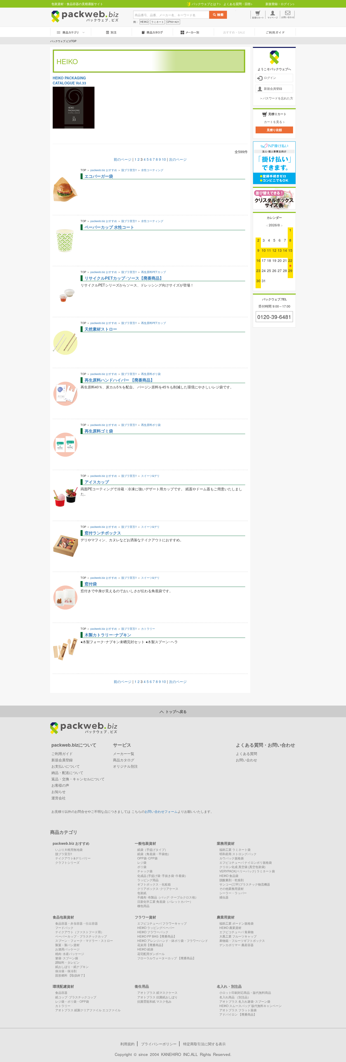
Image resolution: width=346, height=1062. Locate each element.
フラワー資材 (145, 917)
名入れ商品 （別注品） (235, 997)
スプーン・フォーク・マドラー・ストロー (84, 940)
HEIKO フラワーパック (152, 932)
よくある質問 (246, 753)
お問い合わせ (246, 759)
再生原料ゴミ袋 (99, 431)
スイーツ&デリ (150, 476)
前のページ (122, 159)
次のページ (178, 159)
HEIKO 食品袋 (228, 875)
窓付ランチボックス (103, 533)
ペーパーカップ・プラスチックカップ (81, 936)
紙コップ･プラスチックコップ (75, 997)
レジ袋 (141, 862)
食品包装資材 (63, 917)
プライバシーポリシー (159, 1043)
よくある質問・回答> (238, 4)
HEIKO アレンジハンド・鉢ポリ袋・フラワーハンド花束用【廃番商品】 (172, 942)
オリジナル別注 (125, 766)
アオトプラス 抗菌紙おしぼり (157, 997)
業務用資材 (226, 843)
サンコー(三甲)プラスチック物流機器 (244, 884)
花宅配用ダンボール (151, 953)
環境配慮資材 (63, 986)
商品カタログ (123, 759)
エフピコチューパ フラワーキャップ (162, 923)
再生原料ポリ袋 (151, 374)
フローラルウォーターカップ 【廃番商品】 (166, 958)
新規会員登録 (273, 88)
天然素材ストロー (101, 329)
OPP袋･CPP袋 (147, 858)
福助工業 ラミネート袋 (235, 849)
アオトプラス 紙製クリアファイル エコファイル (88, 1010)
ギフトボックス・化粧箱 (154, 884)
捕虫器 (223, 897)
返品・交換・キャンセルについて (78, 778)
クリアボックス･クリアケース (157, 888)
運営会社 (58, 797)
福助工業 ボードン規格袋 (236, 923)
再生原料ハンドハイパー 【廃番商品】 (120, 380)
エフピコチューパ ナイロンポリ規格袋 (245, 862)
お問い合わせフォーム (161, 811)
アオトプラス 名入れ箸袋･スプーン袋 (244, 1001)
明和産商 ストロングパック (238, 854)
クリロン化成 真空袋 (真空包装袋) (242, 867)
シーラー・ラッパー (233, 893)
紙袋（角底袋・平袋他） (154, 854)
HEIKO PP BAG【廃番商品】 (157, 936)
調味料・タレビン (67, 962)
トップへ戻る (175, 711)
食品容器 (61, 992)
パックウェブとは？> (205, 4)
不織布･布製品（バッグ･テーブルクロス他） (167, 897)
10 (164, 159)
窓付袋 (91, 584)
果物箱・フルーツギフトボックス (242, 940)
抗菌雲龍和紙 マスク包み (154, 1001)
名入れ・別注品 (229, 986)
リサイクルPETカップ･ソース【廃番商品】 (124, 278)
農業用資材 (226, 917)
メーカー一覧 (123, 753)
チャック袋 (144, 871)
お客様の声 (60, 785)
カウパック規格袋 (231, 858)
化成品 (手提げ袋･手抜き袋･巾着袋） (162, 875)
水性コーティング (152, 170)
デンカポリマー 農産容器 (236, 945)
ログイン (270, 77)
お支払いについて (65, 766)
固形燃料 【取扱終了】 (70, 975)
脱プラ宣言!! (129, 170)
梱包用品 (143, 906)
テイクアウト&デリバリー (73, 858)
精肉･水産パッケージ (69, 953)
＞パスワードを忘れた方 (276, 98)
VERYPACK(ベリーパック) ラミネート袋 (247, 871)
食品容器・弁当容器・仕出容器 (76, 923)
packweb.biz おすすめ (103, 170)
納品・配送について (67, 772)
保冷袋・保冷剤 (65, 971)
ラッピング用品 (148, 880)
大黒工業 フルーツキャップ (238, 936)
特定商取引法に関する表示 (204, 1043)
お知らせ (58, 791)
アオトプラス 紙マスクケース (157, 992)
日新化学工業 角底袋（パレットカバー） (165, 901)
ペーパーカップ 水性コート (109, 227)
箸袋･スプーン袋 (66, 958)
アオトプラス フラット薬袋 (238, 1010)
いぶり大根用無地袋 (69, 849)
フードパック (64, 927)
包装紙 (141, 893)
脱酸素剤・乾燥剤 (231, 880)
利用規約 (127, 1043)
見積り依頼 (274, 130)
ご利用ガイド (62, 753)
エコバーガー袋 (99, 176)
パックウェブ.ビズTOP (63, 41)
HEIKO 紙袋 (145, 949)
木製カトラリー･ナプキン (108, 635)
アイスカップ (97, 482)
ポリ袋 (141, 867)
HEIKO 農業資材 (230, 927)
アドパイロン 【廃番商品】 (238, 1014)
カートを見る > (274, 121)
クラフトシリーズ (67, 862)
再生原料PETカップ (153, 272)
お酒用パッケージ (67, 949)
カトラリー (148, 629)
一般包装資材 (145, 843)
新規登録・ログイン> (280, 4)
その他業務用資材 (231, 888)
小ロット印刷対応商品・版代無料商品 (245, 992)
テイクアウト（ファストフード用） (79, 932)
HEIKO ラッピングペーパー (156, 927)
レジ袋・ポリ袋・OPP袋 (72, 1001)
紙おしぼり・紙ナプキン (72, 966)
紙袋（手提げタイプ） (152, 849)
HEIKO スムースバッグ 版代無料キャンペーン (250, 1005)
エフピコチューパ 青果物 (236, 932)
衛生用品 (142, 986)
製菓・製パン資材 (67, 945)
